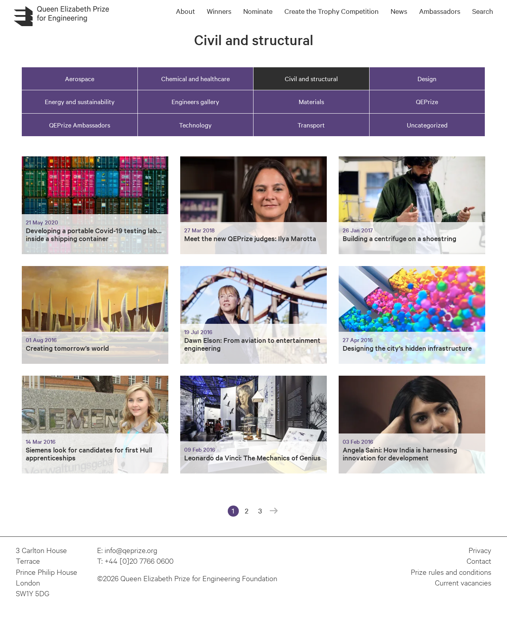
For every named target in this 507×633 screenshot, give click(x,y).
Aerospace (79, 78)
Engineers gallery (195, 101)
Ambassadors (439, 10)
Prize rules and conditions (451, 571)
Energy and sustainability (79, 101)
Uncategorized (427, 124)
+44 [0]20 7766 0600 (139, 560)
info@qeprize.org (131, 550)
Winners (219, 10)
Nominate (258, 10)
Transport (311, 124)
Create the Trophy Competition (331, 10)
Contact (479, 560)
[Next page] (273, 511)
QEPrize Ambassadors (79, 124)
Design (426, 78)
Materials (311, 101)
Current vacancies (463, 582)
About (185, 10)
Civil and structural (311, 78)
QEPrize (427, 101)
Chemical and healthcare (195, 78)
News (399, 10)
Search (482, 10)
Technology (195, 124)
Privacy (480, 550)
